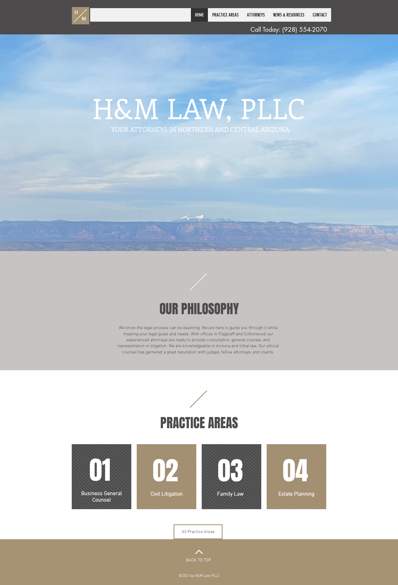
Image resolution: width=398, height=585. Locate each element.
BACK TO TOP (198, 560)
